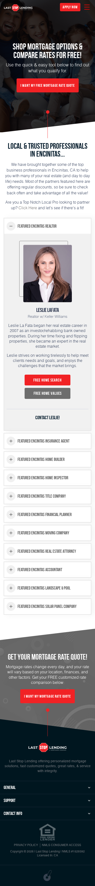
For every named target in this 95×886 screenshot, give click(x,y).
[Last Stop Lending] (18, 8)
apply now (70, 7)
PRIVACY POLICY (26, 845)
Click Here (28, 208)
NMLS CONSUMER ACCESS (61, 845)
